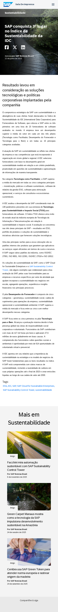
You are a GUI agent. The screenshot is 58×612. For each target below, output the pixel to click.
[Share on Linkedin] (23, 48)
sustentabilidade (43, 390)
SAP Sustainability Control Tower (18, 390)
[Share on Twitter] (15, 48)
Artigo (12, 456)
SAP (14, 386)
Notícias (8, 56)
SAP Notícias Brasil (25, 56)
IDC (9, 386)
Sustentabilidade (15, 13)
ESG (5, 386)
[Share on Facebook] (7, 48)
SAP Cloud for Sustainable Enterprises (35, 386)
